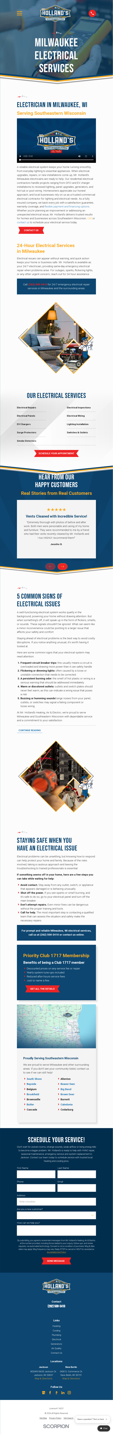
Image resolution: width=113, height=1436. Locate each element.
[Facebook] (50, 1392)
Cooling (56, 1330)
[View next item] (63, 566)
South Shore (34, 1078)
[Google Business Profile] (43, 1392)
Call (89, 218)
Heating (56, 1326)
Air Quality (56, 1348)
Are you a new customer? (30, 1209)
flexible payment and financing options (67, 206)
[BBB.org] (56, 1392)
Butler (30, 1104)
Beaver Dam (68, 1084)
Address (21, 1195)
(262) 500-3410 (56, 1306)
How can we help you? (28, 1222)
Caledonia (67, 1104)
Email (60, 1181)
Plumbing (56, 1335)
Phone (20, 1181)
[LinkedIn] (63, 1392)
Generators (56, 1344)
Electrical (56, 1339)
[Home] (55, 13)
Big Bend (66, 1089)
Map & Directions (43, 1378)
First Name (22, 1168)
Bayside (31, 1084)
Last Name (63, 1168)
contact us (23, 222)
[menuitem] (43, 1418)
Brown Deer (67, 1094)
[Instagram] (69, 1392)
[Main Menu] (19, 13)
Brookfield (33, 1094)
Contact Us (31, 230)
